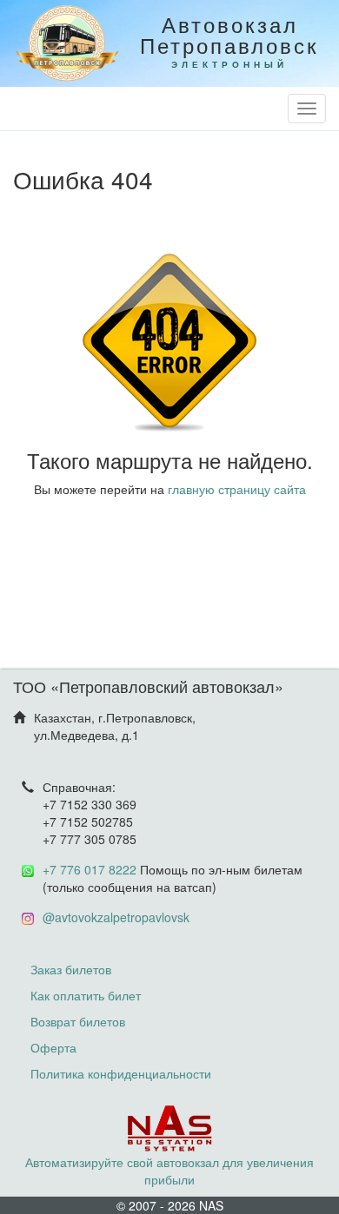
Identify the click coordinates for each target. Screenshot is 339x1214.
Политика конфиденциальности (120, 1073)
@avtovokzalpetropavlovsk (116, 917)
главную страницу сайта (237, 489)
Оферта (53, 1047)
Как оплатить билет (85, 995)
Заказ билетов (70, 969)
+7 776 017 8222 (89, 869)
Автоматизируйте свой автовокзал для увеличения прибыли (169, 1170)
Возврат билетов (77, 1021)
